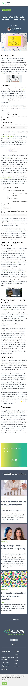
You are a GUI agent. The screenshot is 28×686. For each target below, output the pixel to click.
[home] (7, 3)
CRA (24, 89)
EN (14, 644)
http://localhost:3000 (11, 157)
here (15, 262)
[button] (24, 3)
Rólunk (16, 657)
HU (12, 644)
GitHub (14, 127)
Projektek (17, 655)
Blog (16, 663)
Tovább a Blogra (14, 619)
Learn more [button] (5, 679)
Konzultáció (4, 669)
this (3, 73)
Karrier (16, 660)
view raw (25, 127)
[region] (14, 119)
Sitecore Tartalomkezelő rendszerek (7, 658)
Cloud (2, 655)
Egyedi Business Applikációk (5, 665)
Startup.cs (3, 127)
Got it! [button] (4, 683)
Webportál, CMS (5, 662)
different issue (8, 309)
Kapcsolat (17, 666)
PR (6, 270)
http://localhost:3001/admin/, (7, 136)
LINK (14, 152)
